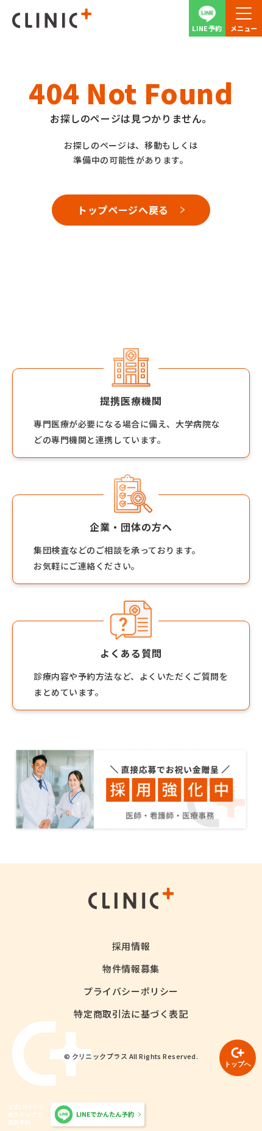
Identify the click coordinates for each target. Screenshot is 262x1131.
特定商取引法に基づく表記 (131, 1013)
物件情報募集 (131, 968)
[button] (243, 18)
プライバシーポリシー (131, 991)
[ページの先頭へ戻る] (237, 1058)
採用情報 (131, 946)
